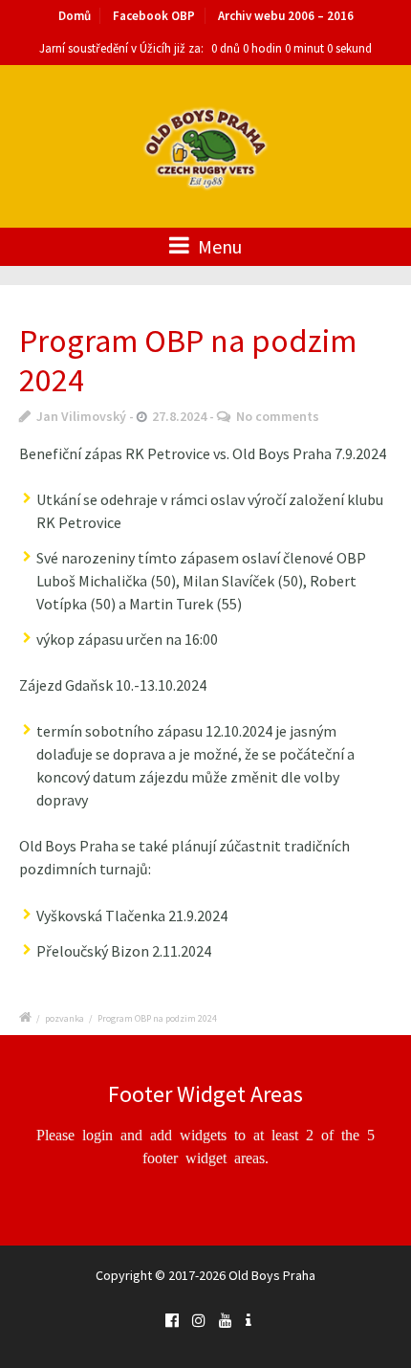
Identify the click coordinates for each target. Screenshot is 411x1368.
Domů (74, 16)
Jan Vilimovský (81, 416)
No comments (277, 416)
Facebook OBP (154, 16)
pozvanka (64, 1018)
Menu (218, 246)
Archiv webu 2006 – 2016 (286, 16)
